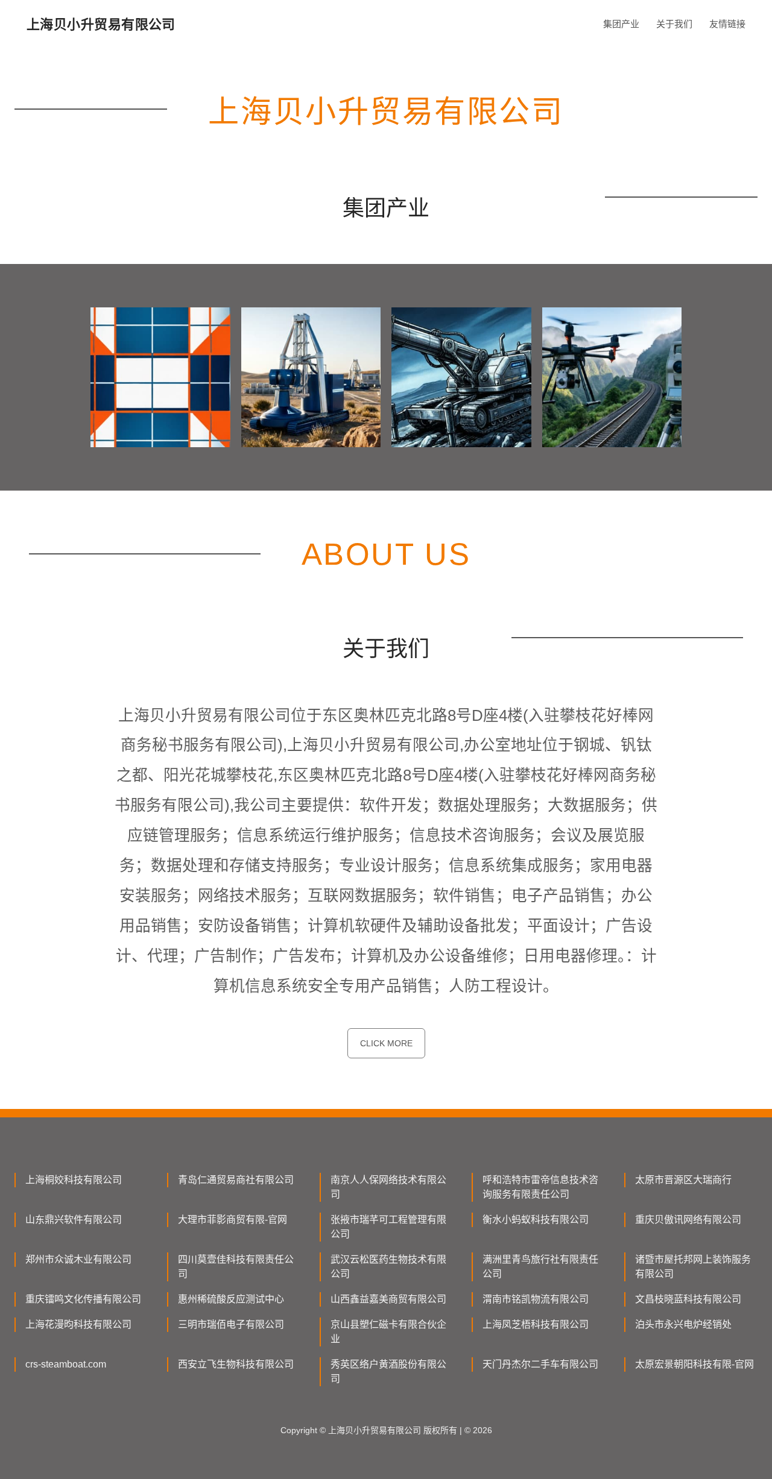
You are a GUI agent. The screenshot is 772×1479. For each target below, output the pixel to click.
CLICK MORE (386, 1043)
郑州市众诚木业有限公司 (78, 1259)
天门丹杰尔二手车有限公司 (540, 1364)
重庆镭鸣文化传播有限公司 (83, 1299)
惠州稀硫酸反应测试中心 (231, 1299)
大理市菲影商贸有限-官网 (232, 1219)
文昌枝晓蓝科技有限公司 (688, 1299)
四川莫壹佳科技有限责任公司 (236, 1266)
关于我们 (674, 24)
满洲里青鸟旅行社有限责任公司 (540, 1266)
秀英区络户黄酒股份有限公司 (388, 1371)
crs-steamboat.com (65, 1364)
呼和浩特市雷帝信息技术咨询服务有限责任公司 (540, 1187)
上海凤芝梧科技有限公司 (535, 1324)
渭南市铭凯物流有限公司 (535, 1299)
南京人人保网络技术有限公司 (388, 1187)
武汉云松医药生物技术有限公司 (388, 1266)
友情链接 (727, 24)
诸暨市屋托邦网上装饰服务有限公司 (693, 1266)
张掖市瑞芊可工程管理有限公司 (388, 1226)
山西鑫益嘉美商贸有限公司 (388, 1299)
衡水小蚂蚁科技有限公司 (535, 1219)
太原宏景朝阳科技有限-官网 (694, 1364)
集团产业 (621, 24)
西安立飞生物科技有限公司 (236, 1364)
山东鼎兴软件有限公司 (73, 1219)
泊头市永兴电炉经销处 (683, 1324)
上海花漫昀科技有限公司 (78, 1324)
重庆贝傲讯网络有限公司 (688, 1219)
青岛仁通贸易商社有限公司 (236, 1180)
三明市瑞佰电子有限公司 (231, 1324)
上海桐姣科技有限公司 (73, 1180)
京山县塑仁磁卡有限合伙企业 (388, 1331)
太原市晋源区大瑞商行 (683, 1180)
